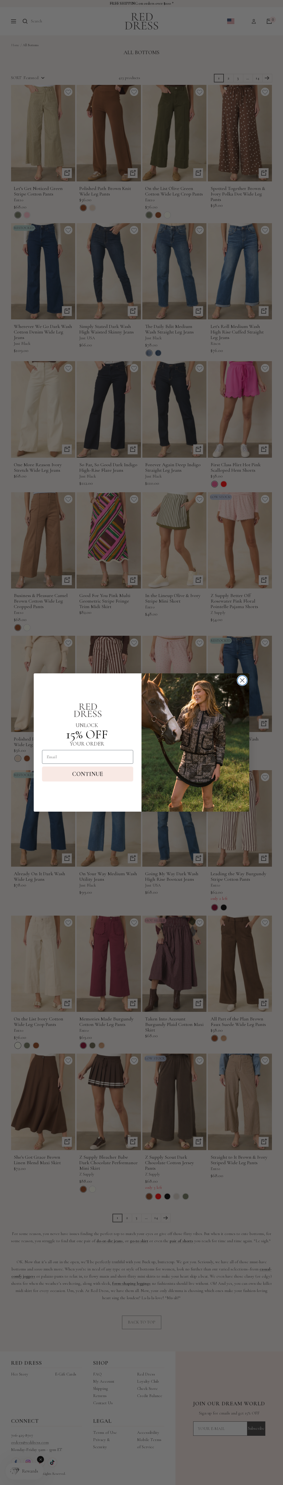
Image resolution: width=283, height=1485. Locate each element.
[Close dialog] (242, 680)
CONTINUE (87, 774)
